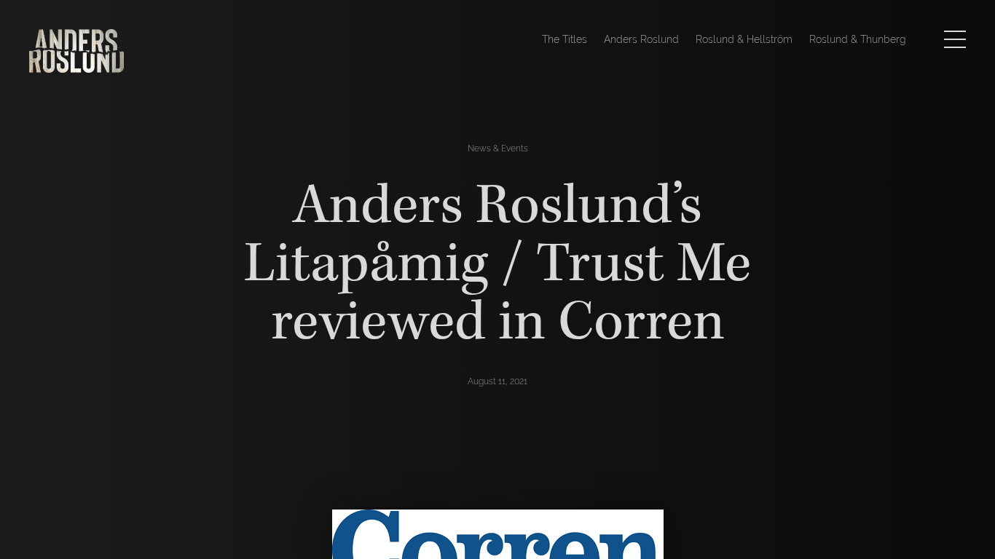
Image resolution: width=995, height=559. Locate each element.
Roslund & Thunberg (857, 39)
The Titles (564, 39)
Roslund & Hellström (744, 39)
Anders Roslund (641, 39)
